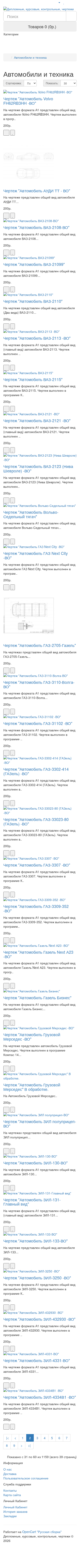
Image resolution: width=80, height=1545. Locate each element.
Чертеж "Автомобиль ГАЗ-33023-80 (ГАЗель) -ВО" (36, 821)
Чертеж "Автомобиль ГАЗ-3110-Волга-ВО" (38, 684)
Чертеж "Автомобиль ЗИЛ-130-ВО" (35, 1163)
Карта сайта (12, 1495)
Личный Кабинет (15, 1507)
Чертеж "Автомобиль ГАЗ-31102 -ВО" (37, 723)
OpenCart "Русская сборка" (42, 1531)
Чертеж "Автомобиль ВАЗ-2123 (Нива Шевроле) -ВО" (38, 468)
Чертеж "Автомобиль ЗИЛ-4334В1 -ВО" (39, 1397)
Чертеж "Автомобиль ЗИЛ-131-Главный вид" (32, 1202)
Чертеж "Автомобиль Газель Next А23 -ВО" (38, 954)
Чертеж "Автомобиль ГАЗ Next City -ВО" (35, 555)
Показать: (52, 83)
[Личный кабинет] (57, 2)
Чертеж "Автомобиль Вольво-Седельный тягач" (30, 514)
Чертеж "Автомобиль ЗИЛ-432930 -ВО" (39, 1319)
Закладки (10, 1516)
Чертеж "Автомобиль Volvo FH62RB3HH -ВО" (28, 101)
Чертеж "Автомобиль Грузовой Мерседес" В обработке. (31, 1087)
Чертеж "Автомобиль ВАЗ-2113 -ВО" (36, 338)
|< (7, 1438)
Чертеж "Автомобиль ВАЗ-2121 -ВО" (36, 420)
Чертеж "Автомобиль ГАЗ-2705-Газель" (39, 645)
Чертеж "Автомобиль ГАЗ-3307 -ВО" (36, 865)
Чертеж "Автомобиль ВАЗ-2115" (32, 379)
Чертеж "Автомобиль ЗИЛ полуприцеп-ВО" (39, 1123)
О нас (7, 1469)
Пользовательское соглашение (25, 1478)
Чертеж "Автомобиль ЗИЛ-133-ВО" (35, 1241)
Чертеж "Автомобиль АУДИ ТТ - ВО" (36, 190)
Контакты (10, 1490)
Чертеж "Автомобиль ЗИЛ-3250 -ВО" (37, 1277)
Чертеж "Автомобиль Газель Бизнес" (37, 997)
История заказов (15, 1511)
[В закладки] (12, 133)
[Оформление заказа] (74, 2)
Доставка (9, 1473)
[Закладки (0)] (63, 2)
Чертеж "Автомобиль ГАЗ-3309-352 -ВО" (36, 908)
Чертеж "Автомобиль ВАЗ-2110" (32, 301)
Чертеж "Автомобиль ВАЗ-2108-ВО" (36, 227)
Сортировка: (14, 83)
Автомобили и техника (30, 57)
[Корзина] (69, 2)
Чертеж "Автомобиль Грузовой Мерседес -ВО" (31, 1036)
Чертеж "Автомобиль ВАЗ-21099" (34, 264)
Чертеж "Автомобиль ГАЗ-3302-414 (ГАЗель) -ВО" (36, 771)
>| (29, 1445)
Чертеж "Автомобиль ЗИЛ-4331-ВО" (36, 1360)
